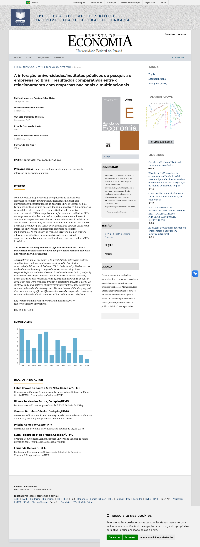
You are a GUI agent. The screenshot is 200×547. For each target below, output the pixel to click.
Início (17, 57)
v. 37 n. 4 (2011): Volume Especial (54, 67)
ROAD (26, 502)
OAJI (155, 498)
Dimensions (48, 498)
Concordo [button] (114, 537)
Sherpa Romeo (40, 502)
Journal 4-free (123, 498)
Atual (29, 57)
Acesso (182, 34)
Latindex (137, 498)
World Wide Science (84, 502)
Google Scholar (98, 498)
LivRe (148, 498)
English (152, 74)
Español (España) (157, 78)
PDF (108, 156)
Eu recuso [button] (130, 537)
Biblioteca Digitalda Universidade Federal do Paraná (82, 18)
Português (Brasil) (157, 83)
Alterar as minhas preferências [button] (156, 537)
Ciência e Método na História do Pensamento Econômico (165, 164)
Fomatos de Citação (117, 212)
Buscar (179, 57)
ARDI (16, 498)
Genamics (82, 498)
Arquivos (43, 57)
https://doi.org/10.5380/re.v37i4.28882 (40, 159)
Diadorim (35, 498)
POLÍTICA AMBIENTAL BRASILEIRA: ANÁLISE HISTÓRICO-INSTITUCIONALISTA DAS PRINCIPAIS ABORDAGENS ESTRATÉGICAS (166, 213)
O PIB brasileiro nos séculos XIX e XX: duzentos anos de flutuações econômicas (165, 196)
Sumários (66, 502)
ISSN (110, 498)
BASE (25, 498)
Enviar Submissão (161, 142)
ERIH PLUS (62, 498)
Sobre (58, 57)
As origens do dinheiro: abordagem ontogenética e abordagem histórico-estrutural (167, 230)
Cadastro (170, 34)
